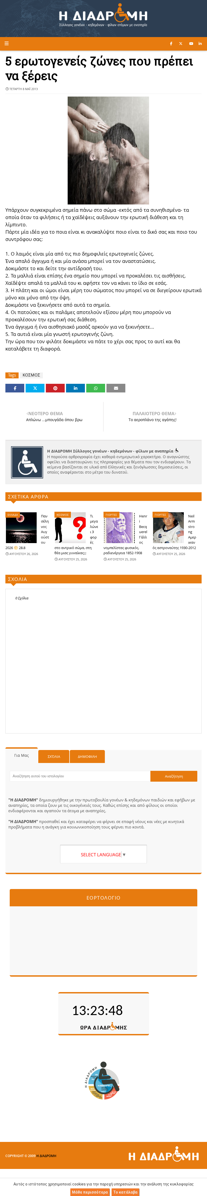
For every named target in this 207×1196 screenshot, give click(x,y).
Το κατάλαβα (125, 1192)
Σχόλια (54, 756)
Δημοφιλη (87, 756)
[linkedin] (200, 43)
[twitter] (181, 43)
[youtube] (191, 43)
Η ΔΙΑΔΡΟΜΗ (46, 1156)
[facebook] (171, 43)
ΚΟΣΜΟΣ (31, 375)
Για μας (21, 755)
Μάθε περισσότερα (90, 1192)
